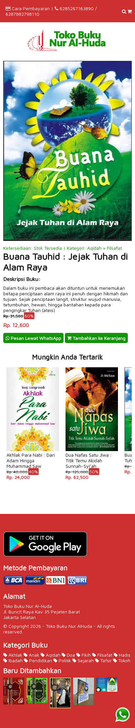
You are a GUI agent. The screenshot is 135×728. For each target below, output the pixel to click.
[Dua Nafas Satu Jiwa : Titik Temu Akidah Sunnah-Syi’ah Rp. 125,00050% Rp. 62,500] (91, 367)
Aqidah (52, 655)
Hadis (124, 655)
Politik (64, 660)
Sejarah (85, 660)
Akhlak (14, 655)
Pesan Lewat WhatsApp (35, 338)
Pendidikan (40, 660)
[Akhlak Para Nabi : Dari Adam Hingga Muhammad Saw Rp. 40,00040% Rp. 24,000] (32, 367)
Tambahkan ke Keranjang (98, 338)
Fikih (85, 655)
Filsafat (104, 655)
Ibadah (15, 660)
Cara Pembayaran (31, 8)
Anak (33, 655)
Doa (70, 655)
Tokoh (123, 660)
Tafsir (105, 660)
